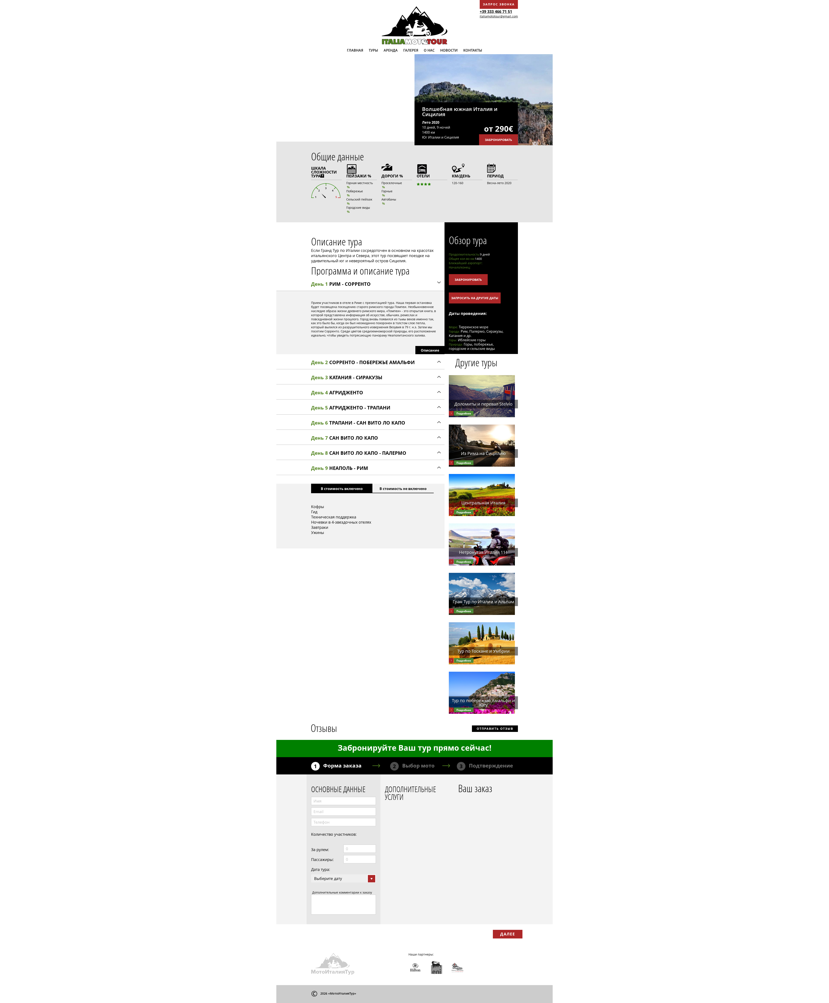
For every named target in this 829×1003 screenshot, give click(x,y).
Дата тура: (320, 869)
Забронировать (498, 140)
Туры (373, 50)
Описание (430, 350)
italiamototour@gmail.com (499, 16)
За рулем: (320, 849)
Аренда (391, 50)
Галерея (410, 50)
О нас (429, 50)
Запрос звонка (499, 4)
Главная (355, 50)
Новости (449, 50)
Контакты (472, 50)
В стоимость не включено (403, 488)
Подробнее (463, 413)
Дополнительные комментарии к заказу (342, 892)
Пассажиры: (322, 859)
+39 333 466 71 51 (496, 11)
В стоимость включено (342, 488)
